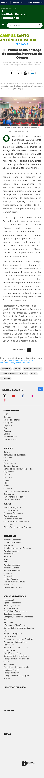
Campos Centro (10, 463)
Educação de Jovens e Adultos (17, 527)
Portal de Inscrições (12, 570)
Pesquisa (7, 431)
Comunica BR (17, 2)
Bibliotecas (8, 545)
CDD (5, 562)
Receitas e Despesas (12, 614)
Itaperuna (8, 477)
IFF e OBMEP (6, 369)
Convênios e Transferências (15, 611)
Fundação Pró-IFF (11, 670)
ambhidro (9, 711)
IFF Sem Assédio (11, 579)
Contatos (7, 417)
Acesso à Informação (15, 596)
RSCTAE (7, 734)
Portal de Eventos (11, 568)
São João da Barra (12, 500)
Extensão (7, 434)
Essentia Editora (10, 437)
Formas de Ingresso (12, 507)
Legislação (8, 425)
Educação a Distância (13, 519)
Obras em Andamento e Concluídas (19, 639)
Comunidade (10, 536)
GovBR (4, 2)
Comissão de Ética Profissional (17, 656)
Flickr (32, 396)
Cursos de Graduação (13, 513)
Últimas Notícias (10, 439)
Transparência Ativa (12, 673)
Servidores (8, 622)
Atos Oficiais (9, 664)
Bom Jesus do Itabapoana (15, 455)
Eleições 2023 (9, 585)
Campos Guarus (11, 466)
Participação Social (12, 606)
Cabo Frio (8, 458)
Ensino (6, 428)
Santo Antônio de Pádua (14, 497)
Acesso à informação (35, 2)
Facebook (23, 396)
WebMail (7, 556)
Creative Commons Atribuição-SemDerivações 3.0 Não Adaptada (17, 361)
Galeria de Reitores (12, 420)
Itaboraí (7, 474)
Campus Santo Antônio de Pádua (14, 373)
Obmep (17, 369)
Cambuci (7, 460)
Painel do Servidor (11, 551)
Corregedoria (9, 576)
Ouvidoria (8, 573)
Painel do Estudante (12, 540)
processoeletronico (15, 687)
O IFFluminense (11, 410)
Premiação (6, 378)
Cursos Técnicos (11, 510)
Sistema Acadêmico (12, 542)
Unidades (8, 448)
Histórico (7, 414)
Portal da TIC (9, 554)
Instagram (4, 400)
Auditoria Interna (11, 608)
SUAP (6, 559)
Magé (6, 483)
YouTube (13, 396)
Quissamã (8, 488)
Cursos (7, 504)
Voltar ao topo (19, 350)
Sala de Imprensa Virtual (14, 582)
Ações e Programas (12, 603)
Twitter (4, 396)
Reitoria (7, 452)
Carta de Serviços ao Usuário (16, 667)
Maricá (6, 486)
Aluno (33, 373)
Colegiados (8, 423)
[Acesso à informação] (28, 763)
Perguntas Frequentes (13, 634)
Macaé (6, 480)
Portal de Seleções (12, 565)
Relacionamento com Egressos (17, 548)
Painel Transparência (12, 653)
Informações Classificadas (15, 625)
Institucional (9, 600)
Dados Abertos (10, 636)
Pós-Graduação (10, 516)
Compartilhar (25, 71)
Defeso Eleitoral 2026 (13, 587)
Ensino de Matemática (32, 369)
